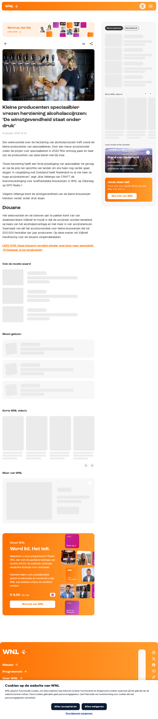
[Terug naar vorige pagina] (5, 44)
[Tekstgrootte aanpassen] (84, 44)
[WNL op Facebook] (154, 665)
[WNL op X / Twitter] (154, 659)
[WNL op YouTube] (154, 671)
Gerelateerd (131, 28)
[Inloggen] (142, 6)
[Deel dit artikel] (91, 44)
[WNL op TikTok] (154, 677)
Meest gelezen (114, 28)
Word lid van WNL (32, 604)
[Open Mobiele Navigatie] (150, 6)
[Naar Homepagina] (12, 6)
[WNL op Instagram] (154, 652)
